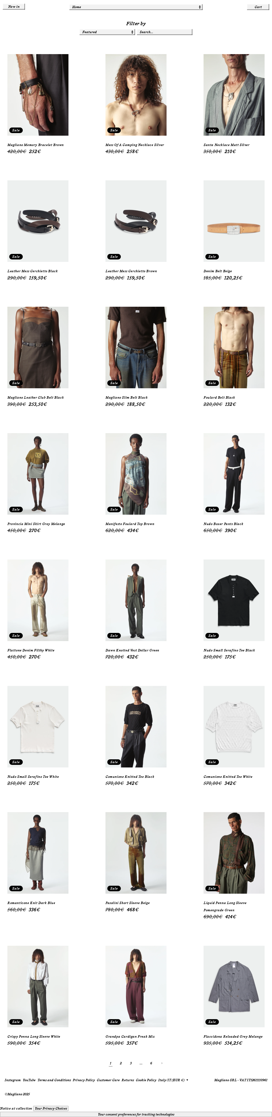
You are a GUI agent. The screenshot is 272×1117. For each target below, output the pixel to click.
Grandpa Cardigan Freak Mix (130, 1037)
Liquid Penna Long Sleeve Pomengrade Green (225, 906)
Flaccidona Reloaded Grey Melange (233, 1037)
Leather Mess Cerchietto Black (32, 271)
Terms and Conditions (54, 1080)
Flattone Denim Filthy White (30, 650)
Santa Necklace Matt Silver (227, 145)
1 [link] (110, 1063)
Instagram (13, 1080)
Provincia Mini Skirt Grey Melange (36, 524)
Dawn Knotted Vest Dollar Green (132, 650)
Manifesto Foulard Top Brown (129, 524)
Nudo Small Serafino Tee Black (229, 650)
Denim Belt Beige (218, 271)
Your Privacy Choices (51, 1108)
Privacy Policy (84, 1080)
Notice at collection (16, 1108)
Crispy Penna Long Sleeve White (33, 1037)
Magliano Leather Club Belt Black (35, 397)
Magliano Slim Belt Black (126, 397)
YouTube (29, 1080)
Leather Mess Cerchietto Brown (131, 271)
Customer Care (108, 1080)
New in (14, 7)
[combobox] (164, 32)
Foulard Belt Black (219, 397)
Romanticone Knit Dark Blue (31, 903)
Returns (128, 1080)
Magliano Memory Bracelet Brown (35, 145)
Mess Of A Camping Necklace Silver (134, 145)
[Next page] (161, 1063)
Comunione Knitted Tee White (228, 777)
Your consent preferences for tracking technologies (136, 1114)
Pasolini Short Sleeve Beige (127, 903)
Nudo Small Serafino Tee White (33, 777)
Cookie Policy (146, 1080)
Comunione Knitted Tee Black (129, 777)
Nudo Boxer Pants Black (223, 524)
